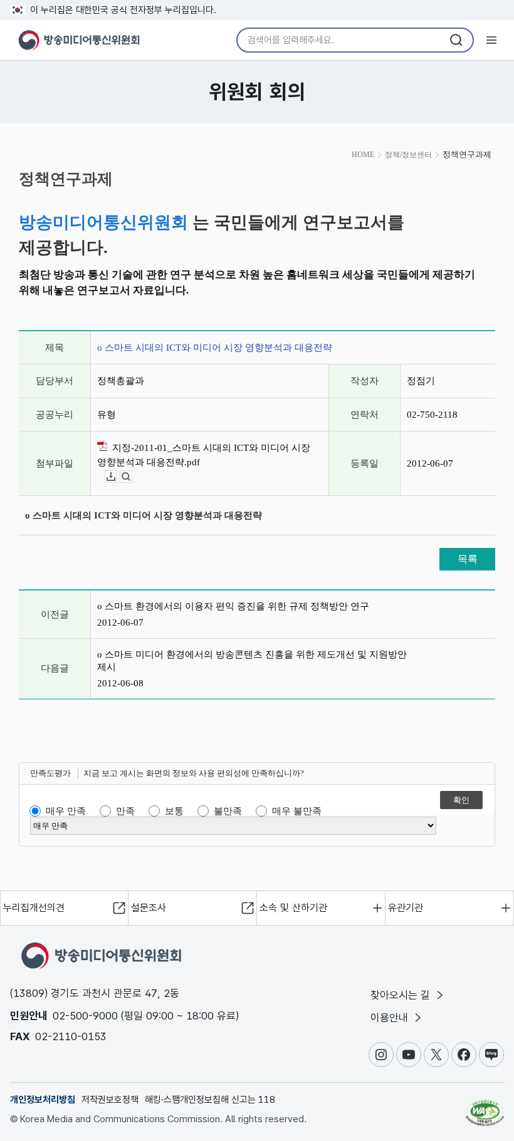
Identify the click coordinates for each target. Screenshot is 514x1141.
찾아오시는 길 (401, 995)
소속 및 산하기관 (293, 908)
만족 (125, 811)
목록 (468, 559)
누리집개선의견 (34, 908)
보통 (174, 811)
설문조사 (148, 908)
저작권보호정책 (110, 1099)
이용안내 (390, 1017)
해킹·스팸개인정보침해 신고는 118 (210, 1099)
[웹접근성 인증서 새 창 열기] (485, 1107)
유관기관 (405, 908)
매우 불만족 (297, 811)
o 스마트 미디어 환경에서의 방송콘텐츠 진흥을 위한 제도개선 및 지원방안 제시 (252, 660)
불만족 (228, 811)
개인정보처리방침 (42, 1099)
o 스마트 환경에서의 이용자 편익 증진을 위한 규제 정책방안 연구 (233, 606)
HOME (363, 154)
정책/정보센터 (408, 154)
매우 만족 (66, 811)
